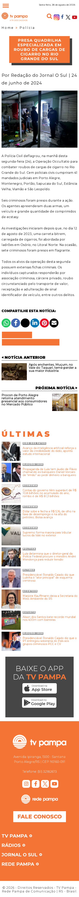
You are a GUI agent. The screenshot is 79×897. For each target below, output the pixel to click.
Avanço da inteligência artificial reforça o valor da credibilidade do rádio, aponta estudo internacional (49, 451)
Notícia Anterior (25, 357)
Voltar (18, 335)
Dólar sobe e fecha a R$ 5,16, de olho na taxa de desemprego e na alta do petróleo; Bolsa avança (49, 514)
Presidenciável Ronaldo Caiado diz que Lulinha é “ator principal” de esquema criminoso (48, 577)
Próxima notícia (54, 388)
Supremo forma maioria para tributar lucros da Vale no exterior (47, 534)
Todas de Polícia (31, 342)
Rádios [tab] (11, 845)
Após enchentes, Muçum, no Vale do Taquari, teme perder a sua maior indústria (53, 368)
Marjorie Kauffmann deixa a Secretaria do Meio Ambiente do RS (50, 597)
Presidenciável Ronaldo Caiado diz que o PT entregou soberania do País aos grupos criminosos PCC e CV (50, 641)
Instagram (56, 17)
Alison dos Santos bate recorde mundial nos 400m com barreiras (49, 619)
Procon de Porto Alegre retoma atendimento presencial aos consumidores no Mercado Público (24, 399)
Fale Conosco (39, 816)
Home (8, 28)
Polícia (27, 28)
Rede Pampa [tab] (18, 864)
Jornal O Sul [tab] (19, 854)
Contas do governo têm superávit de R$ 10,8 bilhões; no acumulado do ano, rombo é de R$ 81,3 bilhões (50, 493)
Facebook (62, 16)
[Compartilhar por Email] (53, 322)
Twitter (68, 17)
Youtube (74, 17)
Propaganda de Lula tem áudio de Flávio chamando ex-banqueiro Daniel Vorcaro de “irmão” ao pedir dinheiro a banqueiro (50, 472)
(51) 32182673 (47, 771)
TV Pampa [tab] (14, 836)
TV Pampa (14, 20)
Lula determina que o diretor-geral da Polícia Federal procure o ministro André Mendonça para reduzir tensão (49, 556)
